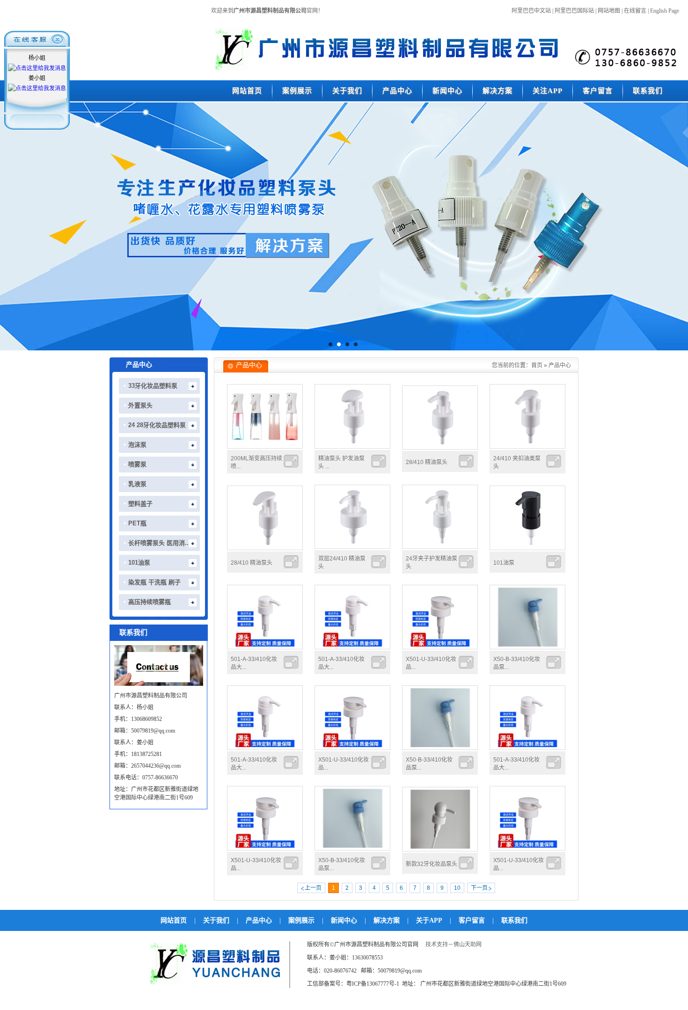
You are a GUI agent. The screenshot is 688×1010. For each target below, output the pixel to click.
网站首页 (174, 920)
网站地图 (609, 10)
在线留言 (635, 10)
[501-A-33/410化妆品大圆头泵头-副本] (265, 647)
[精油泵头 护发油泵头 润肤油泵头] (352, 446)
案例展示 (301, 920)
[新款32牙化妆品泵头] (440, 849)
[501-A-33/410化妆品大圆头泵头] (352, 647)
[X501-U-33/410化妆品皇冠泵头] (440, 647)
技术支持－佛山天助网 (453, 944)
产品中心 (560, 365)
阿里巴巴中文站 (531, 10)
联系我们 (514, 920)
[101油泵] (527, 548)
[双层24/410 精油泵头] (352, 547)
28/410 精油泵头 (426, 462)
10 (457, 888)
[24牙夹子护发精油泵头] (440, 547)
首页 (536, 365)
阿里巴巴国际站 (574, 10)
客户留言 (472, 920)
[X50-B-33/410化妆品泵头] (527, 647)
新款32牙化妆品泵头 (431, 864)
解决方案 (386, 920)
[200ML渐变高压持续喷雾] (265, 446)
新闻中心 (344, 920)
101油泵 (503, 562)
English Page (664, 10)
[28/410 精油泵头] (440, 447)
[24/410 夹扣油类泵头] (527, 446)
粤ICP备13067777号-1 (372, 984)
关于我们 (216, 920)
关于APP (429, 920)
